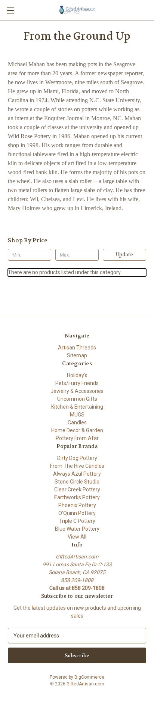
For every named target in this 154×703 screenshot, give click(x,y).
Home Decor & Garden (77, 430)
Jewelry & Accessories (77, 391)
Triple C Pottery (77, 521)
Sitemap (77, 355)
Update (124, 254)
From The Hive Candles (77, 466)
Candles (77, 422)
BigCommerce (89, 677)
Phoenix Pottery (77, 505)
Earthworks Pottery (77, 497)
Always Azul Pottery (77, 474)
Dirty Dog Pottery (77, 458)
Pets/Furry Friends (77, 383)
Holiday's (77, 375)
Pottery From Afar (77, 438)
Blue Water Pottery (77, 529)
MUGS (77, 415)
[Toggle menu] (10, 10)
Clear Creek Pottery (77, 490)
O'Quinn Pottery (77, 513)
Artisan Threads (77, 348)
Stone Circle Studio (77, 482)
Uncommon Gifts (77, 399)
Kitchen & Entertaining (77, 407)
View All (77, 537)
